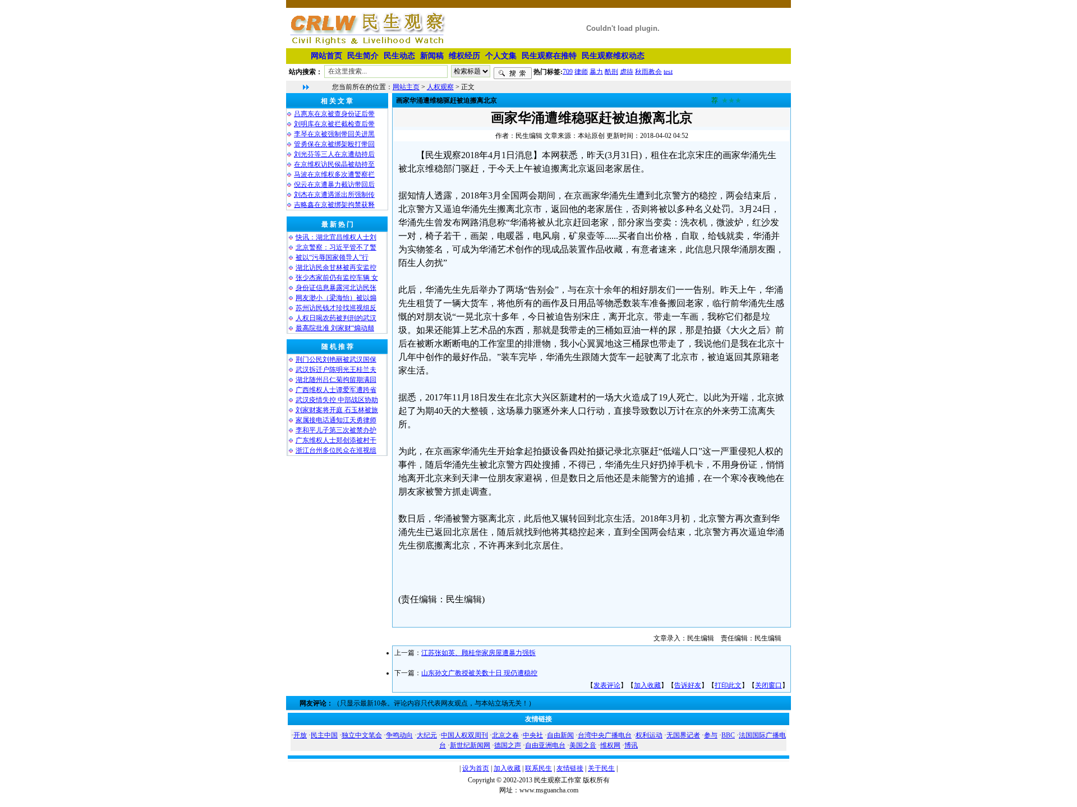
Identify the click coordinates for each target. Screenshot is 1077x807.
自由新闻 (560, 735)
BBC (728, 735)
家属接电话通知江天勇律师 (336, 420)
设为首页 (475, 768)
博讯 (631, 745)
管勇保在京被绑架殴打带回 (334, 144)
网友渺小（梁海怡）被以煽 (336, 298)
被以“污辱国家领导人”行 (332, 257)
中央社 (533, 735)
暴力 (596, 71)
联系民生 (538, 768)
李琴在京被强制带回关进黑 (334, 134)
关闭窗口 (768, 685)
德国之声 (507, 745)
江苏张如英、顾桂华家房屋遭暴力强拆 (478, 653)
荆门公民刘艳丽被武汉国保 (336, 359)
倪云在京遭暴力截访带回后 (334, 184)
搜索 (513, 73)
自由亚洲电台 (545, 745)
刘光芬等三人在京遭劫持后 (334, 154)
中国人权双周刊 (464, 735)
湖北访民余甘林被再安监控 (336, 267)
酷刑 (611, 71)
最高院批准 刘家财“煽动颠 (335, 328)
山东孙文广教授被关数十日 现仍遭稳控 (479, 673)
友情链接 (569, 768)
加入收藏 (647, 685)
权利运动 (649, 735)
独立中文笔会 (362, 735)
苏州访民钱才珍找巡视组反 (336, 308)
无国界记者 (683, 735)
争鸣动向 (399, 735)
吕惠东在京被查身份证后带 (334, 114)
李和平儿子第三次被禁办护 (336, 430)
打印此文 (728, 685)
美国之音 (582, 745)
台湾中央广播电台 (605, 735)
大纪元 (427, 735)
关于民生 (601, 768)
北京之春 (505, 735)
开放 (300, 735)
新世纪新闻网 (470, 745)
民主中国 (324, 735)
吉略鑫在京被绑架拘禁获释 (334, 205)
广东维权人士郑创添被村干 (336, 440)
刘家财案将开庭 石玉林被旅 (337, 410)
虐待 (626, 71)
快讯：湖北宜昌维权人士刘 (336, 237)
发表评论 (606, 685)
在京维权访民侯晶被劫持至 (334, 164)
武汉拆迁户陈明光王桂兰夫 (336, 369)
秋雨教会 (648, 71)
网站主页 (406, 87)
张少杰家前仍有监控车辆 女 (337, 278)
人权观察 (440, 87)
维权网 (610, 745)
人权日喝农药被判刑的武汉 (336, 318)
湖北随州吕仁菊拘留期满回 (336, 380)
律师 (581, 71)
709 (568, 71)
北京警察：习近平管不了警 (336, 247)
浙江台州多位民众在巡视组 (336, 450)
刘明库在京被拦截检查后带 (334, 124)
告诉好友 (687, 685)
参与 (710, 735)
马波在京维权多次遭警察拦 (334, 174)
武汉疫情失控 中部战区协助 (337, 400)
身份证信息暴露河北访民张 (336, 288)
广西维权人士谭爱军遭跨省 (336, 390)
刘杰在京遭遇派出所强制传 (334, 195)
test (668, 71)
